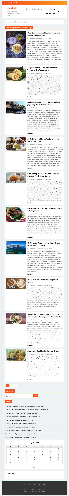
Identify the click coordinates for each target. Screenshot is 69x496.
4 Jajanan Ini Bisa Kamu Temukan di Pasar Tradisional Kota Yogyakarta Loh (42, 68)
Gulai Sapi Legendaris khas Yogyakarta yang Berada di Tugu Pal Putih (43, 34)
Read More (30, 62)
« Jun (33, 467)
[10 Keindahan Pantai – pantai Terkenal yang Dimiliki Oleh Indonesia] (16, 247)
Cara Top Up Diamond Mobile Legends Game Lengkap (21, 423)
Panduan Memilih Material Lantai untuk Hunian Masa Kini (22, 413)
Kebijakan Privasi (37, 9)
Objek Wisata (10, 252)
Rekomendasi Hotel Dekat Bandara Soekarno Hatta (20, 420)
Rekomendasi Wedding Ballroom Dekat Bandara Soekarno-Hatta (23, 417)
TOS (46, 9)
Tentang (52, 9)
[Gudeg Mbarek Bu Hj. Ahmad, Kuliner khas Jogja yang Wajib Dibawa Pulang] (16, 107)
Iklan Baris (10, 477)
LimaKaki (12, 8)
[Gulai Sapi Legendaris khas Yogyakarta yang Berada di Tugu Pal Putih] (16, 44)
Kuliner (9, 56)
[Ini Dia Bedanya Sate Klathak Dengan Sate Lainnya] (16, 283)
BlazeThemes (41, 491)
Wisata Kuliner (11, 149)
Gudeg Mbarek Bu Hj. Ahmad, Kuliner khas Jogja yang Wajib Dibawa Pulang (43, 103)
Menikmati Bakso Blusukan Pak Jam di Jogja (43, 351)
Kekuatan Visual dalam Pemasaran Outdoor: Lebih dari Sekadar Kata (25, 406)
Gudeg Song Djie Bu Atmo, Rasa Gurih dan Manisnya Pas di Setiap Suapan (43, 174)
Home (27, 9)
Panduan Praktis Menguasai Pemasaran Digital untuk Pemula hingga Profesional (28, 410)
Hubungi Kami (50, 14)
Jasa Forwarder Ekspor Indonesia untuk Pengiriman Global (22, 434)
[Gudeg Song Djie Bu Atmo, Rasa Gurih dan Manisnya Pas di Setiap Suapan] (16, 177)
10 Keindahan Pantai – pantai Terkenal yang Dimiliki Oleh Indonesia (43, 244)
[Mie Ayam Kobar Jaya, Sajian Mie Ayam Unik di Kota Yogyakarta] (16, 214)
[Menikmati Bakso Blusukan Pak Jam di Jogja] (16, 355)
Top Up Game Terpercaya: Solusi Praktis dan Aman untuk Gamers (24, 430)
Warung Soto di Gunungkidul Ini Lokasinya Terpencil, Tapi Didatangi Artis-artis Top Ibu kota (44, 315)
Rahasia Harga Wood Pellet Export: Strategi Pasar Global (21, 437)
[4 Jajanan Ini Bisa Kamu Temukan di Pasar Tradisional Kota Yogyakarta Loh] (16, 73)
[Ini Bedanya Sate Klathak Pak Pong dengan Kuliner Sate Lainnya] (16, 144)
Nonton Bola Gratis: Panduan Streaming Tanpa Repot (21, 427)
